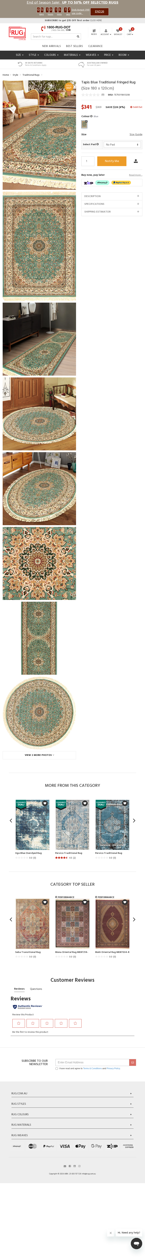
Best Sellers (74, 46)
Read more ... (135, 175)
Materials (71, 55)
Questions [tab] (36, 989)
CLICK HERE (73, 20)
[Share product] (136, 161)
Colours (50, 55)
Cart (129, 34)
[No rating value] (91, 95)
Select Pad (89, 144)
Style (33, 55)
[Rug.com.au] (17, 32)
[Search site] (78, 37)
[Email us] (65, 1165)
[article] (33, 830)
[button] (91, 116)
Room (123, 55)
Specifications (94, 204)
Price (108, 55)
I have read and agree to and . (89, 1068)
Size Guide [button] (136, 135)
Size (19, 55)
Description (92, 196)
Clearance (95, 46)
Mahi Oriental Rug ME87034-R (112, 952)
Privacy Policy (113, 1068)
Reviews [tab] (19, 989)
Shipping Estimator (97, 212)
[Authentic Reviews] (27, 1007)
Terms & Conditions (92, 1068)
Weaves (91, 55)
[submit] (132, 1062)
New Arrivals (51, 46)
